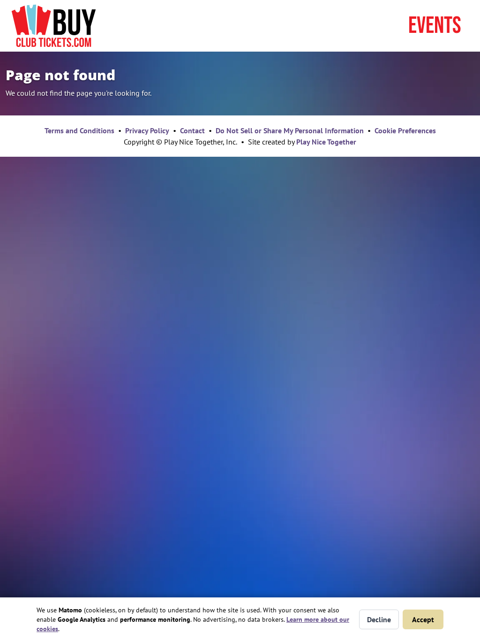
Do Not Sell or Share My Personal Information (290, 130)
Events (434, 26)
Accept (423, 619)
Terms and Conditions (79, 130)
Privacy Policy (147, 130)
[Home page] (53, 25)
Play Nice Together (326, 141)
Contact (192, 130)
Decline (379, 619)
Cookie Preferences (405, 130)
